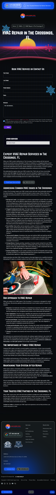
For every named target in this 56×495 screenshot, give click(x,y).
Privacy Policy (25, 119)
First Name (6, 73)
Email (4, 95)
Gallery (44, 436)
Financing (45, 431)
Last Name (6, 80)
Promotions (45, 433)
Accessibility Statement (43, 480)
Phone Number (6, 88)
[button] (52, 492)
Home (14, 26)
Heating (28, 433)
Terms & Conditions (15, 119)
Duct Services (29, 442)
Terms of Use (24, 480)
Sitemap (53, 480)
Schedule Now (8, 492)
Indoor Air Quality (30, 439)
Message (5, 102)
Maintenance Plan (47, 428)
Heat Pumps (29, 436)
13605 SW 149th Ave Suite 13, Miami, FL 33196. (15, 456)
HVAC (27, 428)
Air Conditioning (29, 431)
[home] (28, 16)
